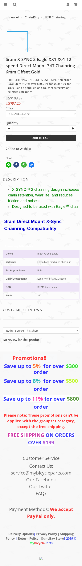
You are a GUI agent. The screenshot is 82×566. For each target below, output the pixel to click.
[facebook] (16, 165)
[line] (8, 165)
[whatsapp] (24, 165)
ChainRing (32, 17)
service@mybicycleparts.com (41, 473)
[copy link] (31, 165)
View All (14, 17)
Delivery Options (21, 534)
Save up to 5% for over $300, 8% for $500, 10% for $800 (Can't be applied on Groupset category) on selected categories (39, 88)
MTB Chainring (55, 17)
